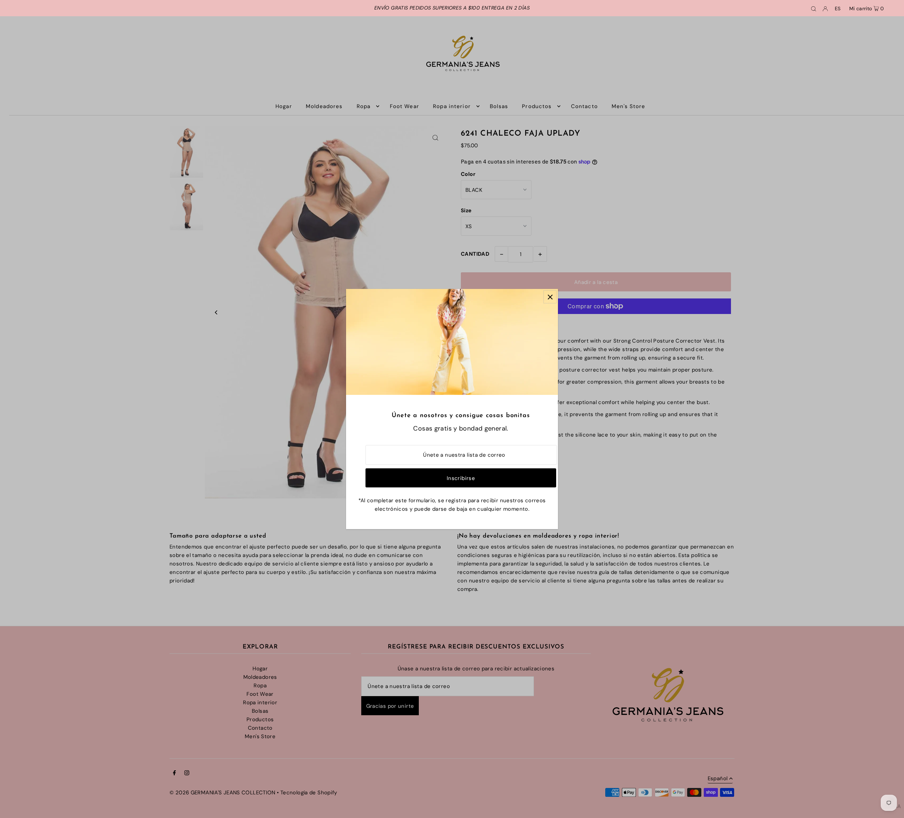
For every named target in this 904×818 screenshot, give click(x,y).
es (838, 8)
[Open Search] (813, 8)
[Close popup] (550, 297)
